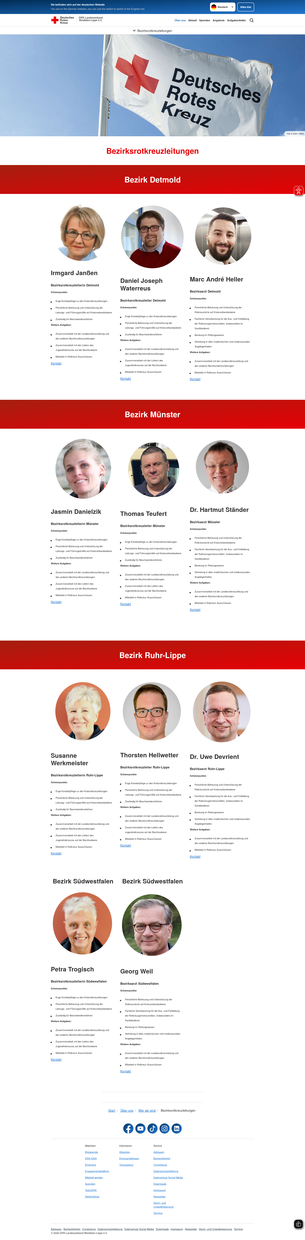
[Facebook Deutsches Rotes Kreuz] (128, 1128)
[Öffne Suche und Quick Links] (251, 20)
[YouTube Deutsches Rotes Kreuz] (140, 1128)
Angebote (219, 20)
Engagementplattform (97, 1171)
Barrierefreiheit (161, 1158)
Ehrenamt (90, 1165)
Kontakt (56, 363)
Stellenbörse (92, 1196)
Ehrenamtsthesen (129, 1158)
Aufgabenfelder (236, 20)
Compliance (160, 1165)
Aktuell (192, 20)
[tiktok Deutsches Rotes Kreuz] (152, 1128)
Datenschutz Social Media (168, 1177)
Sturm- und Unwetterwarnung (163, 1205)
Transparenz (126, 1165)
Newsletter (159, 1196)
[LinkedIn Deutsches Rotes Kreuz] (177, 1128)
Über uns (180, 20)
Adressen (158, 1152)
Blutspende (91, 1152)
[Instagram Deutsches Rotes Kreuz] (164, 1128)
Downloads (159, 1184)
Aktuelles (124, 1152)
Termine (158, 1213)
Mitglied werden (94, 1177)
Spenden (204, 20)
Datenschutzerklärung (165, 1171)
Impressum (159, 1190)
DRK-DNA (91, 1158)
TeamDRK (91, 1190)
